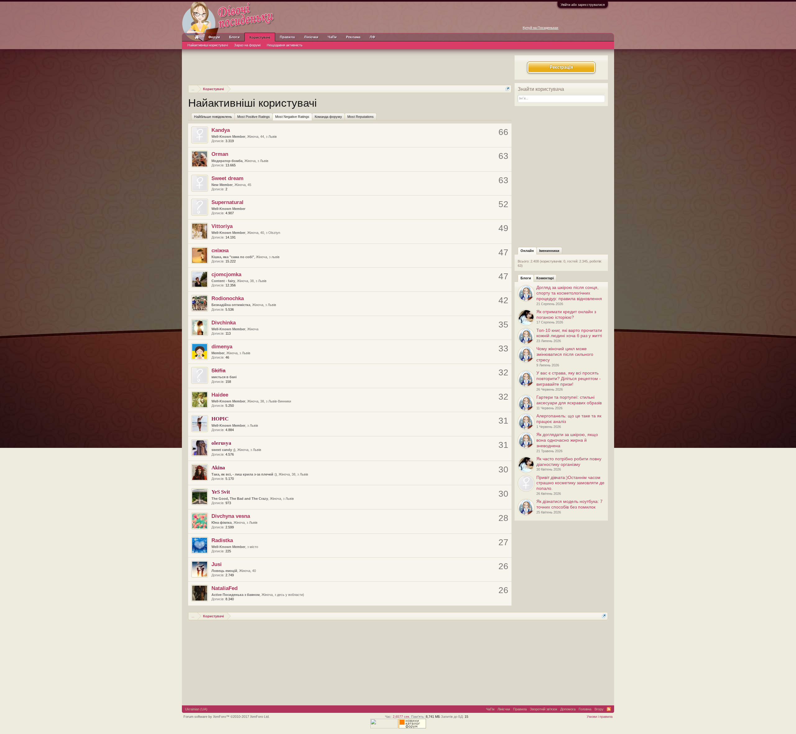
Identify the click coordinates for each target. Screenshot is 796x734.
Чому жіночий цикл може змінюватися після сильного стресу (564, 354)
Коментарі (545, 278)
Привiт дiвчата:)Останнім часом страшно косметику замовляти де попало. (570, 483)
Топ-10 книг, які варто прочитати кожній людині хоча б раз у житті (569, 333)
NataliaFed (224, 588)
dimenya (221, 346)
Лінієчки (311, 37)
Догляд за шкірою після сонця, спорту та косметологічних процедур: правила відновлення (569, 293)
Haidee (219, 395)
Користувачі (259, 37)
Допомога (568, 709)
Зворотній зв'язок (543, 709)
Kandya (220, 130)
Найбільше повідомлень (213, 116)
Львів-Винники (279, 401)
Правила (287, 37)
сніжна (220, 250)
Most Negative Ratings (292, 116)
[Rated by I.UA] (384, 727)
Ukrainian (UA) (196, 709)
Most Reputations (360, 116)
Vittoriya (222, 226)
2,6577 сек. (401, 716)
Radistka (222, 540)
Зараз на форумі (247, 45)
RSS (609, 709)
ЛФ (372, 37)
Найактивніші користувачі (207, 45)
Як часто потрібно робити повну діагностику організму (568, 461)
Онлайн (527, 251)
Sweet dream (227, 178)
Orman (219, 154)
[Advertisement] (350, 66)
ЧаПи (332, 37)
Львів (272, 136)
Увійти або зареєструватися (583, 5)
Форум (214, 37)
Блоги (526, 278)
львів (275, 257)
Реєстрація (561, 67)
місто (254, 547)
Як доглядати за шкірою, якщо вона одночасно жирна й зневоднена (567, 440)
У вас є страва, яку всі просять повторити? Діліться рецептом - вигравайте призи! (568, 378)
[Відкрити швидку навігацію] (508, 89)
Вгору (599, 709)
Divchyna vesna (230, 516)
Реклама (353, 37)
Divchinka (223, 322)
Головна (585, 709)
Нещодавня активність (285, 45)
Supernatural (227, 202)
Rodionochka (227, 298)
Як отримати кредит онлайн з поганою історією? (566, 314)
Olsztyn (274, 233)
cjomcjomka (226, 274)
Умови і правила (600, 716)
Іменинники (549, 251)
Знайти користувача (541, 89)
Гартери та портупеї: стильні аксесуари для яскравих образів (569, 400)
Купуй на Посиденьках (540, 28)
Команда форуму (328, 116)
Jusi (216, 564)
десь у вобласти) (290, 595)
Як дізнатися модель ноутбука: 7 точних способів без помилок (569, 504)
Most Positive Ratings (253, 116)
